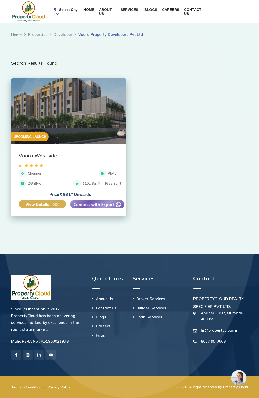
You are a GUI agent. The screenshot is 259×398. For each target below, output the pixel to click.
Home (16, 34)
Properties (38, 34)
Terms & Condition (26, 387)
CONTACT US (192, 12)
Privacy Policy (59, 387)
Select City (67, 10)
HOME (88, 10)
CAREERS (170, 10)
